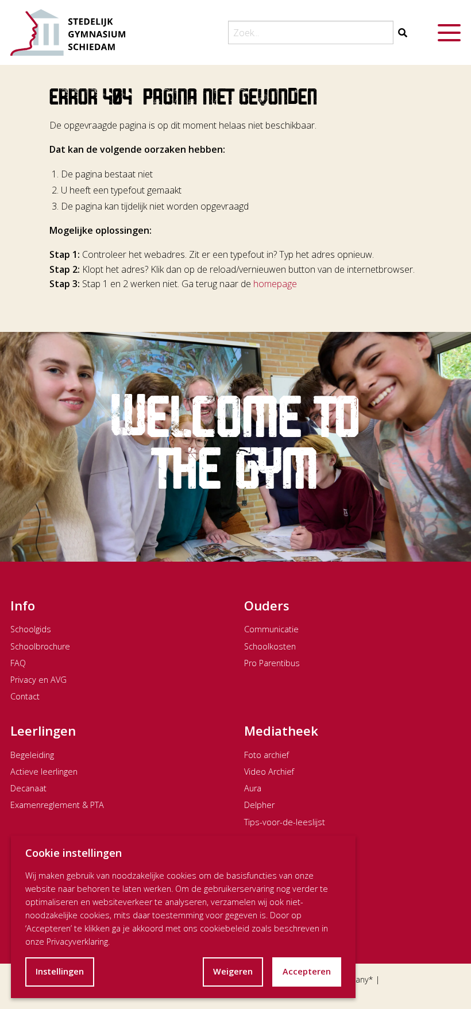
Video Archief (269, 771)
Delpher (259, 804)
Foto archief (266, 754)
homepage (275, 283)
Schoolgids (30, 629)
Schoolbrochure (40, 646)
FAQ (18, 663)
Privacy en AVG (38, 679)
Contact (25, 696)
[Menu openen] (449, 33)
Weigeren (233, 971)
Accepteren (307, 971)
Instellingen (60, 971)
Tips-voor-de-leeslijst (284, 822)
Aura (252, 788)
